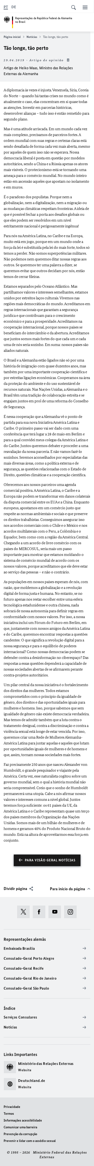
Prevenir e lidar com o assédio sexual (30, 1141)
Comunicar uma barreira (20, 1127)
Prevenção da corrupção (20, 1134)
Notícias (32, 37)
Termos (9, 1114)
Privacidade (12, 1107)
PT (6, 7)
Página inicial (12, 37)
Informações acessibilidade (23, 1120)
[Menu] (85, 7)
